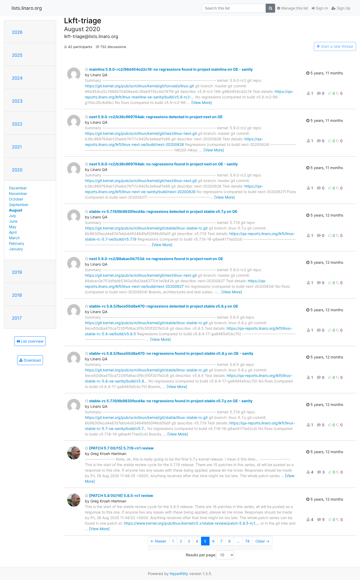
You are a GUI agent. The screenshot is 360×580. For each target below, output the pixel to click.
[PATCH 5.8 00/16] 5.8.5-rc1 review (120, 495)
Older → (262, 541)
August (15, 210)
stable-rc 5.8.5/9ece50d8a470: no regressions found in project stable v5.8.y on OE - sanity (170, 353)
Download (32, 360)
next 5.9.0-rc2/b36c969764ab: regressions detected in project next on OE (155, 116)
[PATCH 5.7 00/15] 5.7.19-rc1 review (121, 448)
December (18, 188)
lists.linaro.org (27, 8)
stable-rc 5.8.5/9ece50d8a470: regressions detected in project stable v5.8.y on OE (163, 306)
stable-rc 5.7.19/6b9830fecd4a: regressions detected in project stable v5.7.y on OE (162, 211)
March (14, 238)
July (12, 215)
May (12, 226)
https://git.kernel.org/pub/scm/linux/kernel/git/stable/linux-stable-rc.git (146, 228)
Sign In (321, 8)
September (18, 204)
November (18, 193)
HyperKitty (179, 573)
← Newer (158, 541)
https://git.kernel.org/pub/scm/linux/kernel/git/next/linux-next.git (141, 133)
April (13, 232)
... (238, 541)
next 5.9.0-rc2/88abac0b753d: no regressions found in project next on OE (155, 258)
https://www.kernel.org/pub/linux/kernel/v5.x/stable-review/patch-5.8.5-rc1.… (191, 523)
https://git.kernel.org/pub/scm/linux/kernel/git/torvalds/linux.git (139, 86)
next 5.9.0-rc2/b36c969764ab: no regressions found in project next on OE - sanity (163, 164)
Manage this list (294, 8)
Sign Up (343, 8)
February (16, 243)
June (13, 221)
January (16, 249)
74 (247, 541)
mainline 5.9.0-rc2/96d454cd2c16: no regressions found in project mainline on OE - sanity (170, 69)
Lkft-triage (82, 20)
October (16, 199)
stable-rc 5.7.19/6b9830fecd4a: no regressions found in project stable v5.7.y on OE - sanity (170, 401)
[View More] (201, 102)
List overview (31, 341)
